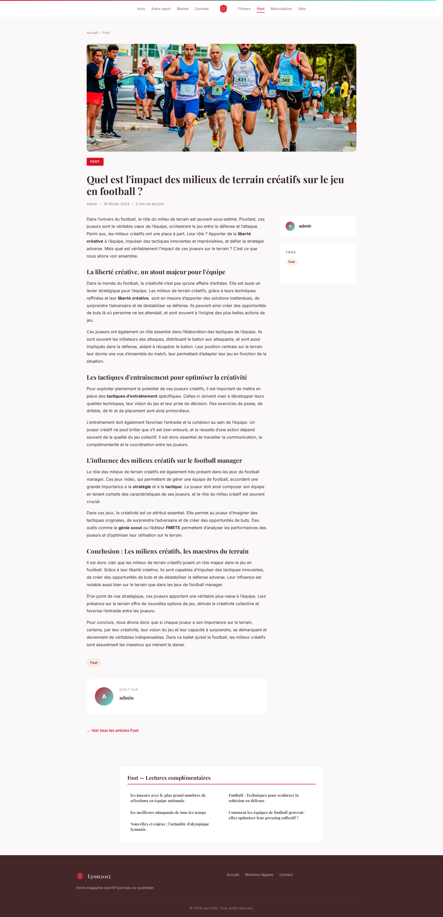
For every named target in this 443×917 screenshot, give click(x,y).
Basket (183, 8)
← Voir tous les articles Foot (112, 730)
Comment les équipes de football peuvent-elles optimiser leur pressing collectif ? (267, 815)
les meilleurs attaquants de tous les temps (168, 812)
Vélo (302, 8)
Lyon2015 (99, 876)
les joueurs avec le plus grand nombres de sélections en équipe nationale (168, 798)
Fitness (244, 8)
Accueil (92, 33)
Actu (141, 8)
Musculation (281, 8)
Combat (202, 8)
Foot (261, 8)
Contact (286, 874)
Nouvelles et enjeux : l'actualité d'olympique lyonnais (169, 826)
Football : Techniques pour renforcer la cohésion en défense (264, 798)
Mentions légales (259, 874)
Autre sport (161, 8)
